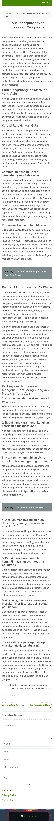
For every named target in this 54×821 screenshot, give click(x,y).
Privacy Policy (9, 795)
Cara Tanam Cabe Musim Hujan (13, 703)
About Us (6, 790)
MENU (48, 3)
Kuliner (14, 696)
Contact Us (7, 800)
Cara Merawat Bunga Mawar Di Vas (41, 705)
